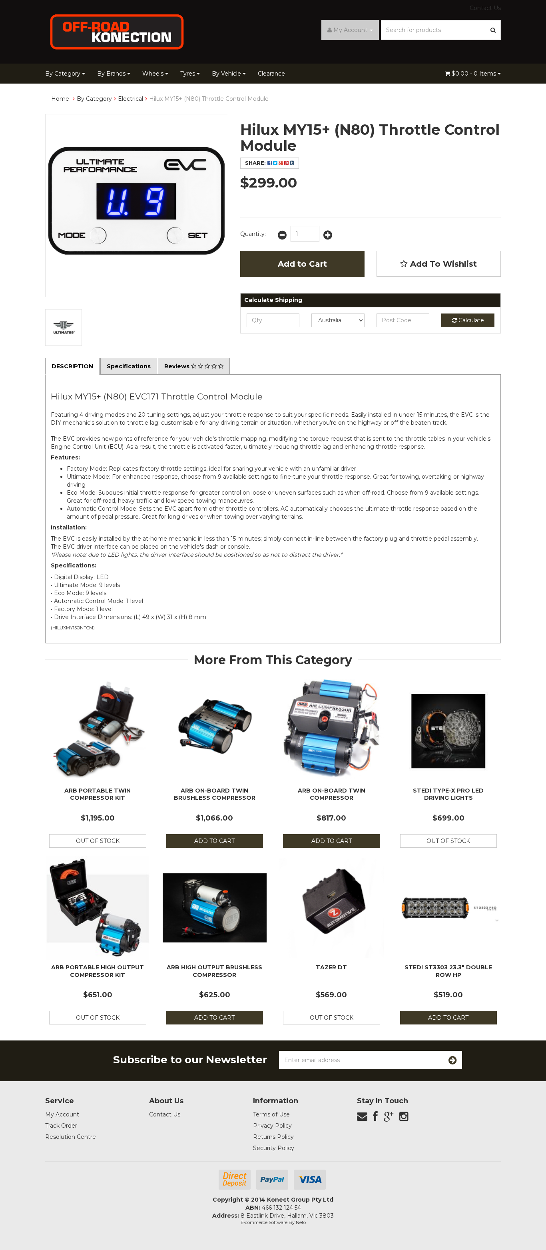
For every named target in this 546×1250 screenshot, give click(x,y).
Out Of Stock (98, 841)
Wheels (153, 73)
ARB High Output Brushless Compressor (214, 971)
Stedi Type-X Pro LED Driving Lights (448, 794)
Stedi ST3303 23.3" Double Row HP (448, 971)
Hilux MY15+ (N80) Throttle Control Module (209, 98)
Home (60, 98)
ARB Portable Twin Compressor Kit (97, 794)
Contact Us (485, 8)
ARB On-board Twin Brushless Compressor (214, 794)
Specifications (129, 366)
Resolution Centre (70, 1136)
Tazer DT (331, 967)
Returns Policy (273, 1136)
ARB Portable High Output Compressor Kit (97, 971)
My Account (62, 1114)
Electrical (130, 98)
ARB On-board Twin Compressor (331, 794)
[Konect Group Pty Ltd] (117, 31)
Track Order (61, 1125)
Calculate (470, 320)
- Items (475, 73)
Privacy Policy (272, 1125)
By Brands (112, 73)
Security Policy (273, 1148)
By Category (63, 73)
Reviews (177, 366)
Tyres (188, 73)
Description (72, 366)
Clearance (271, 73)
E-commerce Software (264, 1222)
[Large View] (63, 327)
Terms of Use (271, 1114)
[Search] (493, 30)
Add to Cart (302, 264)
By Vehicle (227, 73)
